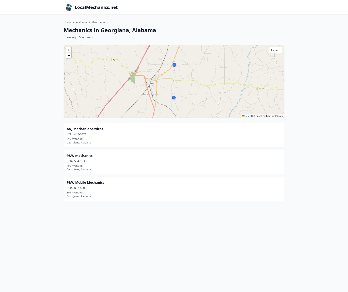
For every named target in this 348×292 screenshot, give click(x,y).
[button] (174, 65)
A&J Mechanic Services (85, 129)
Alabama (81, 22)
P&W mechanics (80, 155)
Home (67, 22)
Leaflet (248, 115)
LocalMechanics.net (96, 7)
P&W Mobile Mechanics (85, 182)
